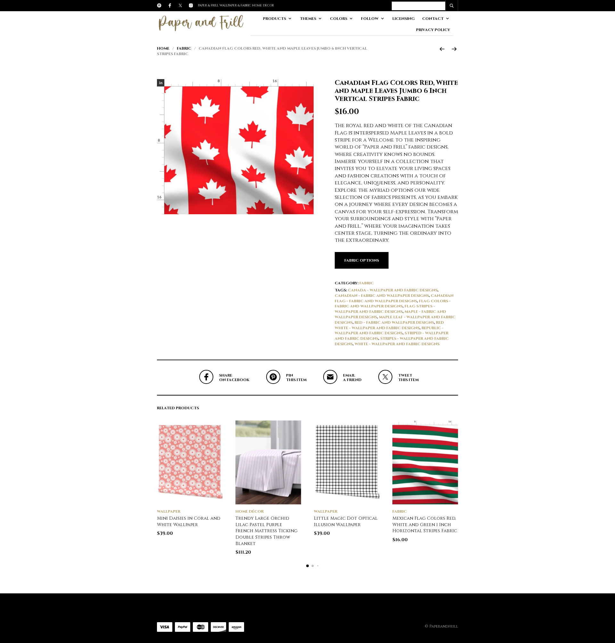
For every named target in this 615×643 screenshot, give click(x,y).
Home (163, 48)
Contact (433, 18)
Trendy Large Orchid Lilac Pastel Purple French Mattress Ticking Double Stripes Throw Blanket (266, 530)
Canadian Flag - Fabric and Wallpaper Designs (394, 298)
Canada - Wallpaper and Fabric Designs (393, 290)
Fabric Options (361, 260)
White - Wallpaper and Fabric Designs (397, 343)
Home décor (249, 511)
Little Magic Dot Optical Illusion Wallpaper (346, 521)
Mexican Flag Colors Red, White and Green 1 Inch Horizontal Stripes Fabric (424, 524)
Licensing (403, 18)
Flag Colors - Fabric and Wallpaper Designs (393, 303)
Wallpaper (168, 511)
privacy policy (433, 29)
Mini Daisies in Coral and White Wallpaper (188, 521)
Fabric (184, 48)
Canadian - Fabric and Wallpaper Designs (382, 295)
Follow (370, 18)
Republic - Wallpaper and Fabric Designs (389, 330)
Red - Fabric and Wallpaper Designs (394, 322)
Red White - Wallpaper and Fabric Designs (389, 325)
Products (274, 18)
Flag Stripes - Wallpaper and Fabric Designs (385, 309)
